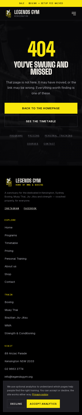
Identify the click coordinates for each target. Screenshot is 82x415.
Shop (8, 274)
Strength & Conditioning (20, 333)
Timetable (11, 243)
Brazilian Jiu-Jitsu (16, 317)
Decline (16, 403)
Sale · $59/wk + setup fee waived (41, 3)
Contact (49, 144)
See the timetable (41, 121)
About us (10, 266)
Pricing (33, 136)
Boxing (9, 302)
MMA (8, 325)
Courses (33, 144)
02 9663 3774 (14, 369)
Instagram (12, 208)
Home (8, 227)
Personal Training (58, 136)
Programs (16, 136)
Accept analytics (43, 403)
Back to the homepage (41, 108)
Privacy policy (40, 394)
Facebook (30, 208)
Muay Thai (11, 310)
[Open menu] (73, 14)
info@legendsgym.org (19, 376)
